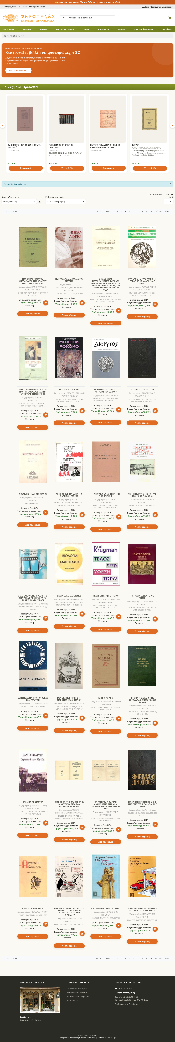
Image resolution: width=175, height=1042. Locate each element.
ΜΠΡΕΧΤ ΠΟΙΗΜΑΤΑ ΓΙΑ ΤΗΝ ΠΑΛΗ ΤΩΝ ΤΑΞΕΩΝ (69, 495)
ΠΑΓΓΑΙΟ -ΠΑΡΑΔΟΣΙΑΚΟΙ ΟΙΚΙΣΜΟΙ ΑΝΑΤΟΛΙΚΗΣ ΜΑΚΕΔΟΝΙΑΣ (105, 146)
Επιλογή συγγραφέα (54, 197)
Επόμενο (158, 211)
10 (151, 211)
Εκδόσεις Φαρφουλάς (77, 992)
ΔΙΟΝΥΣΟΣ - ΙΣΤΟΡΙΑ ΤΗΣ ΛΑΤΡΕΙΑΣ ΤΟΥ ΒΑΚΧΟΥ (106, 391)
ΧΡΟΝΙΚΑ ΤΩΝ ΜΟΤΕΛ (33, 802)
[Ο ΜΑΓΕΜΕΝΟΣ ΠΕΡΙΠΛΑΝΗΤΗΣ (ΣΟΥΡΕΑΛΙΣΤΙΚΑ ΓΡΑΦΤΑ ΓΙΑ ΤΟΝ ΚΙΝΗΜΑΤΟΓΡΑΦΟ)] (32, 564)
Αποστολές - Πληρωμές (78, 996)
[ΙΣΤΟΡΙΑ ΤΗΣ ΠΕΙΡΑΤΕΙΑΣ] (142, 358)
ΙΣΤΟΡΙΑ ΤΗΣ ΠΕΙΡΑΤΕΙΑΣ (142, 390)
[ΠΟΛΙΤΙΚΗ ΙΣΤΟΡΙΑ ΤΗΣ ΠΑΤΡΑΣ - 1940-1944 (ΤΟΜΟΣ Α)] (142, 462)
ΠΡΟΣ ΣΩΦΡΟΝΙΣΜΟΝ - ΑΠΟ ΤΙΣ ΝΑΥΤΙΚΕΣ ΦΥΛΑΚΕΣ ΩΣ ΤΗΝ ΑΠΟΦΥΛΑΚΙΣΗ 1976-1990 (33, 392)
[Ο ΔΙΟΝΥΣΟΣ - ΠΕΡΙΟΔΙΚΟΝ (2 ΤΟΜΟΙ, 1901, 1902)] (25, 119)
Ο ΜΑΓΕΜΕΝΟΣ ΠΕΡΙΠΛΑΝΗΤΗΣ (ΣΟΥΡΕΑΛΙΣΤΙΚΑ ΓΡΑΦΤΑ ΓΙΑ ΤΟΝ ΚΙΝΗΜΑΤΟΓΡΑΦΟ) (33, 598)
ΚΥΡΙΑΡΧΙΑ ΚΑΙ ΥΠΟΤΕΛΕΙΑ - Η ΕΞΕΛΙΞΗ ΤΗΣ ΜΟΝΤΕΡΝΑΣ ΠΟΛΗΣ (142, 281)
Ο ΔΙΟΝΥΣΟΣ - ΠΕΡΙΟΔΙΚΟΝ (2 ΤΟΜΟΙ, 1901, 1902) (24, 146)
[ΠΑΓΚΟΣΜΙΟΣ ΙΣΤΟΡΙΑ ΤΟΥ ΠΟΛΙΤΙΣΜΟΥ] (66, 119)
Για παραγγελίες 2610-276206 (15, 7)
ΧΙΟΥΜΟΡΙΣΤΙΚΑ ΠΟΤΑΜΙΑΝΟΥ (33, 494)
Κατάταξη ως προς (10, 197)
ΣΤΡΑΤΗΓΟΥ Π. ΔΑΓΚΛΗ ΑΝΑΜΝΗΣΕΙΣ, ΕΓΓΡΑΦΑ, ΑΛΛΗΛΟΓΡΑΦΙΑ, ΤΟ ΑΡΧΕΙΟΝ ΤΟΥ (106, 805)
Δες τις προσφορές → (18, 70)
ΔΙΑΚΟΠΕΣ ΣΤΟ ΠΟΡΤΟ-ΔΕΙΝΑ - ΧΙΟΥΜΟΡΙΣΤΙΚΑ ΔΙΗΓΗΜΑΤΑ (142, 909)
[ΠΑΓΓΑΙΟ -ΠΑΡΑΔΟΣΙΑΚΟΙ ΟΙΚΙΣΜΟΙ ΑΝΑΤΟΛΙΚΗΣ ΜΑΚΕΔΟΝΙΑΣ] (108, 119)
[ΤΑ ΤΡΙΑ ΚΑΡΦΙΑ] (105, 666)
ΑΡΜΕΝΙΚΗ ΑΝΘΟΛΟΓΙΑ (33, 908)
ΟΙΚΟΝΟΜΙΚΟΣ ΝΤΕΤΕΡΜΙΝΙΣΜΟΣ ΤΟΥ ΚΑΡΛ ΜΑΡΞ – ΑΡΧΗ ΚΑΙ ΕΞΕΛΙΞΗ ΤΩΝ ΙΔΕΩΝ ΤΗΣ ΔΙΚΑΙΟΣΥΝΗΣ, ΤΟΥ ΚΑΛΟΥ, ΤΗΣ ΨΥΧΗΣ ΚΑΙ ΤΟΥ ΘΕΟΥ (106, 284)
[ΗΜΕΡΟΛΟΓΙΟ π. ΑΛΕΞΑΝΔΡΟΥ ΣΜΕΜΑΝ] (69, 247)
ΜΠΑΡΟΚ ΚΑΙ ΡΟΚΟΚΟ (69, 390)
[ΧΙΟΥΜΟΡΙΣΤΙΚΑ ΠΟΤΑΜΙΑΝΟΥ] (32, 461)
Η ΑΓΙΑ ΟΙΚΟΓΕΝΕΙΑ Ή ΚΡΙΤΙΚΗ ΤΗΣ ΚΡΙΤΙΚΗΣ (106, 495)
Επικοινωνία (72, 1000)
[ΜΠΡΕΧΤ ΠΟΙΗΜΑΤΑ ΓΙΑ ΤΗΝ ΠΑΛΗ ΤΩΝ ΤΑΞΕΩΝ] (69, 462)
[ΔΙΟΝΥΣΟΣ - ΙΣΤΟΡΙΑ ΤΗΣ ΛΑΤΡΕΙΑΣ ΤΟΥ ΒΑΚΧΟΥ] (105, 358)
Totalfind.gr (111, 1038)
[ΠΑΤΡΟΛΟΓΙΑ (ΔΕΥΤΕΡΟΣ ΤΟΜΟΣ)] (142, 564)
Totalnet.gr (93, 1038)
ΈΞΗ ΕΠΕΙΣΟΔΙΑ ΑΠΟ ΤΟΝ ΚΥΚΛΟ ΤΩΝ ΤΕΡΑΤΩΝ (33, 699)
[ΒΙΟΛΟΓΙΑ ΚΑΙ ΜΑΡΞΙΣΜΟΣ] (69, 564)
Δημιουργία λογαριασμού (162, 7)
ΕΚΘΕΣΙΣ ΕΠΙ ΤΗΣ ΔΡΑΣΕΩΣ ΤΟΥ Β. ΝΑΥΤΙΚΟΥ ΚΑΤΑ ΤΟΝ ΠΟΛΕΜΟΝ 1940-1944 (69, 804)
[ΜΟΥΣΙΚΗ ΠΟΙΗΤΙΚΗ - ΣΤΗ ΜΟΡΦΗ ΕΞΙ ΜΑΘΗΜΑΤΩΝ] (69, 666)
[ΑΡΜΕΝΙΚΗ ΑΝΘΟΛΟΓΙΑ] (32, 876)
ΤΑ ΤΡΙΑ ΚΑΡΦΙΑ (106, 698)
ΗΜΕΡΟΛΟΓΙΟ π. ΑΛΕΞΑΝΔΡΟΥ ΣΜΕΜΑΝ (69, 280)
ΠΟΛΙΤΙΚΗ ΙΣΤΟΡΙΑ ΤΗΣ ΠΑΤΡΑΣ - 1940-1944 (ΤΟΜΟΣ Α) (142, 495)
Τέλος (167, 211)
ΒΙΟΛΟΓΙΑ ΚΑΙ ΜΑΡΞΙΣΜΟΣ (69, 596)
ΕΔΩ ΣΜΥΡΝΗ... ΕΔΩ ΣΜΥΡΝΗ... (105, 908)
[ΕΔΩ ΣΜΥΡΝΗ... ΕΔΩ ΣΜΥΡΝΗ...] (105, 876)
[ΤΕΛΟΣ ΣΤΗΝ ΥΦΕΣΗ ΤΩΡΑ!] (105, 564)
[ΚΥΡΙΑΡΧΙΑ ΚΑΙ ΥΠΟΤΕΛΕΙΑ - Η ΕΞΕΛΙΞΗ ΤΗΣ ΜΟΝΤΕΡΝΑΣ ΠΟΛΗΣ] (142, 247)
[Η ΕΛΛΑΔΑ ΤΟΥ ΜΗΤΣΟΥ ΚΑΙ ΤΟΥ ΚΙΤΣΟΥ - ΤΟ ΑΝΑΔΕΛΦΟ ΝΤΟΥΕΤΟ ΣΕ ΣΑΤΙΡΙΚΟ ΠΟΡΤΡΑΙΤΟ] (69, 876)
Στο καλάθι (26, 168)
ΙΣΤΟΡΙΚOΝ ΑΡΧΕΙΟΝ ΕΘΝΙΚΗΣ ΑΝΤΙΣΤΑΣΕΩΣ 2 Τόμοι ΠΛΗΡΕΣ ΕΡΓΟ (142, 804)
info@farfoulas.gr (38, 7)
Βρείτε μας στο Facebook (126, 1004)
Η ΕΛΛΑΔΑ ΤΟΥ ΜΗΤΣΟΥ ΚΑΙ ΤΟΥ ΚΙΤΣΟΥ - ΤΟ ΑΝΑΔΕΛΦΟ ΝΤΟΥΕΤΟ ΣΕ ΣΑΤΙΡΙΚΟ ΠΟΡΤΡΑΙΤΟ (69, 911)
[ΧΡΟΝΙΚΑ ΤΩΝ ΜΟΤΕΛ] (32, 770)
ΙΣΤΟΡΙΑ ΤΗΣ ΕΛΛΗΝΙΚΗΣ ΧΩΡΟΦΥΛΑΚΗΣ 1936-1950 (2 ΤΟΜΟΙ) (142, 700)
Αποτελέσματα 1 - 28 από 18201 (161, 196)
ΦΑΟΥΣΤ (135, 145)
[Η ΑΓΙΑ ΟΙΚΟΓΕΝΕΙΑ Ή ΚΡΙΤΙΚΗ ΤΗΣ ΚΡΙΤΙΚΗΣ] (105, 461)
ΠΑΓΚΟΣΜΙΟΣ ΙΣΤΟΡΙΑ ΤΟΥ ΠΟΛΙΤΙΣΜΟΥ (61, 146)
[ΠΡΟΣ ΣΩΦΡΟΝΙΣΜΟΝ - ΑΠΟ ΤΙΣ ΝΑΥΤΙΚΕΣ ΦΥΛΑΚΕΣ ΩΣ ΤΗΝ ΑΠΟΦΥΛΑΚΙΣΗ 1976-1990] (32, 358)
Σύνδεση (145, 7)
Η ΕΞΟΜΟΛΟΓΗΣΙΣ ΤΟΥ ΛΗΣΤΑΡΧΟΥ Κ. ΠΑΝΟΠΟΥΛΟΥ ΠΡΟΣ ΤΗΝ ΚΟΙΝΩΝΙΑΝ (33, 281)
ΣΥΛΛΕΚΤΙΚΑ (103, 29)
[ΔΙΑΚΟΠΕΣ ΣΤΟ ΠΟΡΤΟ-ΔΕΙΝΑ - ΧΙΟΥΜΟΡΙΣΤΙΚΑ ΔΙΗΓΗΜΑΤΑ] (142, 876)
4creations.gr (75, 1038)
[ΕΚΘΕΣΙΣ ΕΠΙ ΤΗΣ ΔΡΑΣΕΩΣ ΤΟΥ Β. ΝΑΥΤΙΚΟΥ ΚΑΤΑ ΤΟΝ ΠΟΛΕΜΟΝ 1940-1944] (69, 770)
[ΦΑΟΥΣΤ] (149, 119)
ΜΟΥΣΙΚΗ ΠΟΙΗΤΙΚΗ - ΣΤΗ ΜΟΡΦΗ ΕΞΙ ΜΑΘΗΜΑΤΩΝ (69, 699)
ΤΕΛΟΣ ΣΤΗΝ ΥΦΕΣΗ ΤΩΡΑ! (106, 596)
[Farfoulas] (28, 17)
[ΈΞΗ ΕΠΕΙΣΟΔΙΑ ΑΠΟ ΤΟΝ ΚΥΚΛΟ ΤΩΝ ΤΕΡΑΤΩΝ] (32, 666)
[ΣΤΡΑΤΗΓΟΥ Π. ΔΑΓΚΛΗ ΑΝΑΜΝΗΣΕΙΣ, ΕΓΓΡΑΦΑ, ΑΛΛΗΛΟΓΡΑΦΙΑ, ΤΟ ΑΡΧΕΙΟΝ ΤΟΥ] (105, 770)
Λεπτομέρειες (32, 313)
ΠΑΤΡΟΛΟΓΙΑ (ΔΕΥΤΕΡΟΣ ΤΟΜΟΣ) (142, 597)
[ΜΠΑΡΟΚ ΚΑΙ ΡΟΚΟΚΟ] (69, 357)
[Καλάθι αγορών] (170, 18)
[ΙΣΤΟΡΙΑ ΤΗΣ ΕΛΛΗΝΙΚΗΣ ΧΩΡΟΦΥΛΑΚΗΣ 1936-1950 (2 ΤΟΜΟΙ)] (142, 666)
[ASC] (39, 201)
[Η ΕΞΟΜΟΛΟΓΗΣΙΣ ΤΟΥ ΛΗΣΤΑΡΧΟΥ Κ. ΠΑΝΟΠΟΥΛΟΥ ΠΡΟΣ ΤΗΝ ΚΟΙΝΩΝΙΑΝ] (32, 247)
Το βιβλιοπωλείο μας (77, 988)
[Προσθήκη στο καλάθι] (45, 302)
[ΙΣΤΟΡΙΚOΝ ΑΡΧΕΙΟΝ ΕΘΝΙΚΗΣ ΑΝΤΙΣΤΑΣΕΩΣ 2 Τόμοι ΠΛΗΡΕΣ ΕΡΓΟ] (142, 770)
